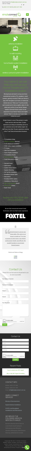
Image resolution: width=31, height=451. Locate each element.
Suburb (4, 296)
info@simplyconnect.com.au (18, 2)
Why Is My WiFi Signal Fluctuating (15, 373)
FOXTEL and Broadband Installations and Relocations (13, 409)
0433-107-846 (7, 7)
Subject (4, 290)
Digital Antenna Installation (13, 405)
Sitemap (24, 447)
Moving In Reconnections (12, 401)
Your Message (6, 302)
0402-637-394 (17, 7)
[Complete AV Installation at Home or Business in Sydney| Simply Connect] (11, 14)
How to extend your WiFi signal (15, 370)
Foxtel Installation (9, 157)
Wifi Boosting (7, 185)
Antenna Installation (9, 141)
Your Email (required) (7, 285)
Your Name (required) (7, 279)
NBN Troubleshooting (10, 183)
